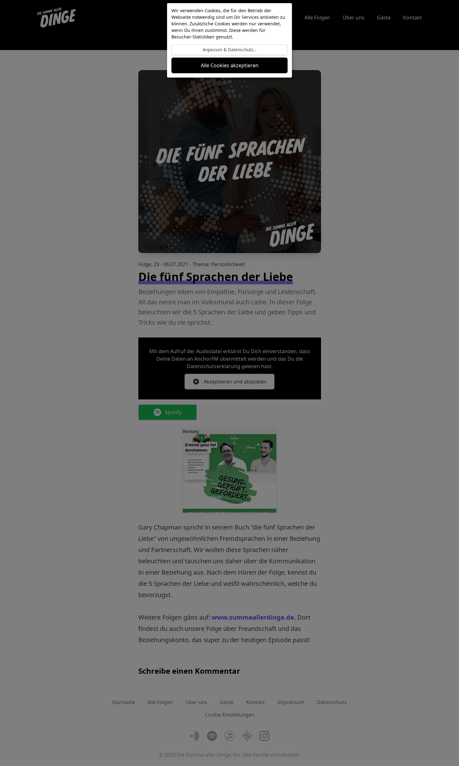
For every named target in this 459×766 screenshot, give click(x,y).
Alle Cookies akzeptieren (230, 65)
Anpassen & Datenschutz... (230, 50)
